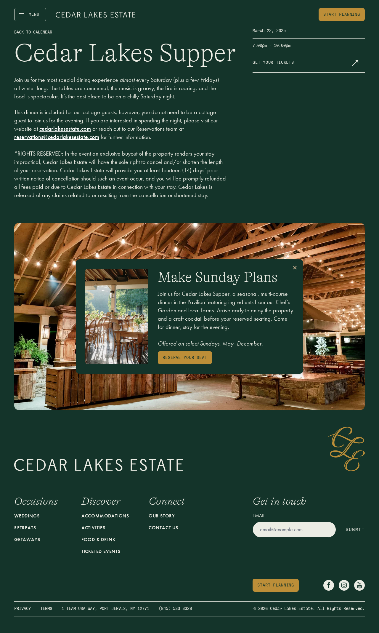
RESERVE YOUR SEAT (185, 357)
